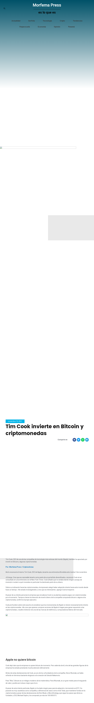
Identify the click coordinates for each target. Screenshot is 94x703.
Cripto (62, 21)
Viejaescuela (24, 27)
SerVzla (31, 21)
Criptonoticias (28, 567)
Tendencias (77, 21)
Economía (42, 27)
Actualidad (16, 21)
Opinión (57, 27)
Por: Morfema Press (13, 567)
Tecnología (47, 21)
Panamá (71, 27)
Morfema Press (47, 5)
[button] (74, 440)
